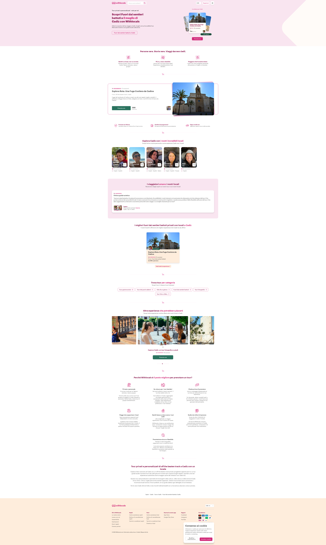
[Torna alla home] (119, 3)
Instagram (184, 517)
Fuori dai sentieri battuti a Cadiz (124, 33)
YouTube (183, 519)
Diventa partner (116, 526)
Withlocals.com (119, 532)
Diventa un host (151, 523)
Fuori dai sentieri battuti (182, 289)
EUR (198, 3)
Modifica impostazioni (192, 538)
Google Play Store (169, 517)
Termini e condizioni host (154, 521)
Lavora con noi (116, 517)
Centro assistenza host (153, 515)
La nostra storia (116, 515)
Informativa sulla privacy (130, 532)
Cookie (138, 532)
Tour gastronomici (126, 289)
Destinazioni (115, 522)
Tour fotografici (201, 289)
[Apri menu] (212, 3)
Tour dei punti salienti (145, 289)
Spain (147, 494)
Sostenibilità (115, 519)
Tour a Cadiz (157, 494)
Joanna (138, 208)
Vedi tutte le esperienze (162, 266)
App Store (166, 515)
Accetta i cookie (206, 539)
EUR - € (208, 505)
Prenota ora (197, 38)
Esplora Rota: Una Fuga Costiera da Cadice (196, 25)
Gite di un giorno (163, 289)
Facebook (184, 515)
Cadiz (151, 494)
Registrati (206, 3)
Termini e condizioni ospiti (136, 521)
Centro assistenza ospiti (136, 515)
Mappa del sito (144, 532)
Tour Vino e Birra (163, 294)
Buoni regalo (115, 524)
